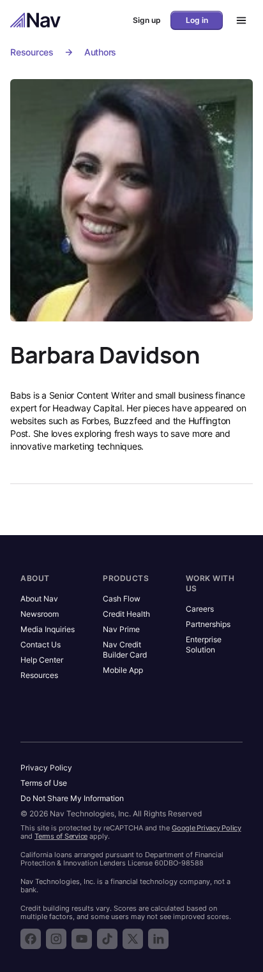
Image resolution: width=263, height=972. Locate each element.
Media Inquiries (47, 629)
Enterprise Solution (204, 644)
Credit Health (126, 614)
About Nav (39, 598)
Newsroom (39, 614)
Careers (200, 609)
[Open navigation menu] (237, 20)
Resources (32, 52)
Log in (197, 20)
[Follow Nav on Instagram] (56, 939)
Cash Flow (121, 598)
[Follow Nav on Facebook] (30, 939)
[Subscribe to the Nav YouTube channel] (81, 939)
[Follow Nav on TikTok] (107, 939)
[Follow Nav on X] (133, 939)
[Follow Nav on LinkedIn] (158, 939)
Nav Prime (121, 629)
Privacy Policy (46, 767)
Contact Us (40, 644)
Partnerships (208, 624)
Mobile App (123, 670)
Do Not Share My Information (72, 798)
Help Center (41, 660)
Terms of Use (43, 783)
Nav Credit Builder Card (125, 649)
